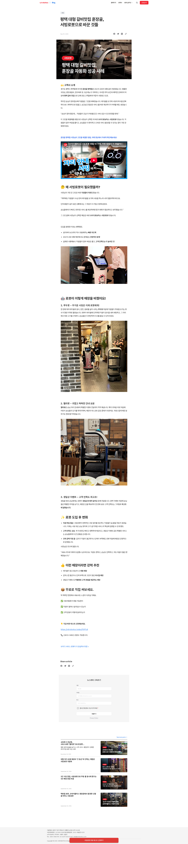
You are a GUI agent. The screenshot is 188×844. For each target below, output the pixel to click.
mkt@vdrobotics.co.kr (79, 837)
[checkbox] (78, 708)
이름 (77, 685)
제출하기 (94, 714)
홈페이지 (113, 3)
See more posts (121, 737)
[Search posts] (137, 2)
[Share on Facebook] (114, 34)
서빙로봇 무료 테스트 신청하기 (94, 840)
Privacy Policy (94, 718)
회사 (77, 700)
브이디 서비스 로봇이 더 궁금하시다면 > (75, 646)
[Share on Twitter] (118, 34)
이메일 (77, 692)
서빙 (62, 13)
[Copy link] (126, 34)
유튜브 (120, 3)
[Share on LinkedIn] (122, 34)
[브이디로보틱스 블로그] (44, 2)
